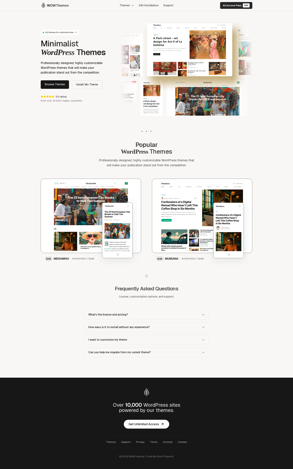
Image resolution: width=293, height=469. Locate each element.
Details (131, 183)
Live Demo (89, 210)
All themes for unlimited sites (59, 32)
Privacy (140, 442)
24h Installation (149, 5)
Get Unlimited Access (144, 424)
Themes (125, 5)
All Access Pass (235, 5)
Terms (154, 442)
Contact (182, 442)
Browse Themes (55, 84)
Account (167, 442)
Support (168, 5)
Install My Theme (87, 84)
